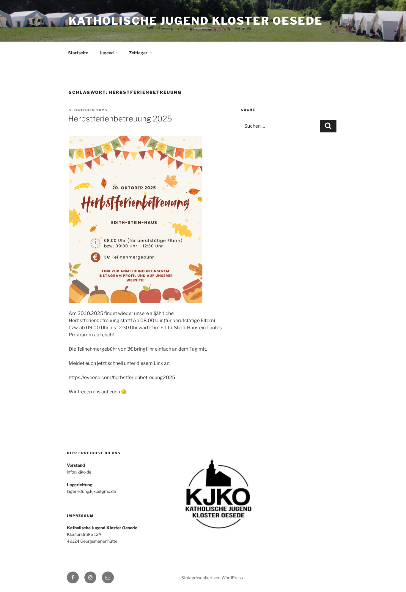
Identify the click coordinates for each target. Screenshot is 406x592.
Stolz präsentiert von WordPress (212, 577)
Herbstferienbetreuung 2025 (120, 118)
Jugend (107, 52)
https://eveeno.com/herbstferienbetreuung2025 (122, 377)
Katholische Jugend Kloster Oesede (196, 20)
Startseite (78, 52)
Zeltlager (138, 52)
